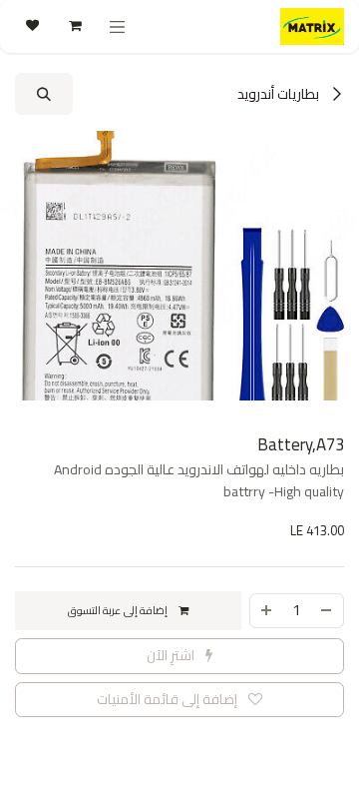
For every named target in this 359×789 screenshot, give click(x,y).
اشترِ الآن (172, 655)
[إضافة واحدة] (266, 610)
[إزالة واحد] (327, 610)
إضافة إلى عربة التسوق (119, 610)
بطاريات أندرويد (279, 94)
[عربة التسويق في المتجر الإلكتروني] (74, 26)
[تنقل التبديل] (118, 26)
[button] (44, 94)
